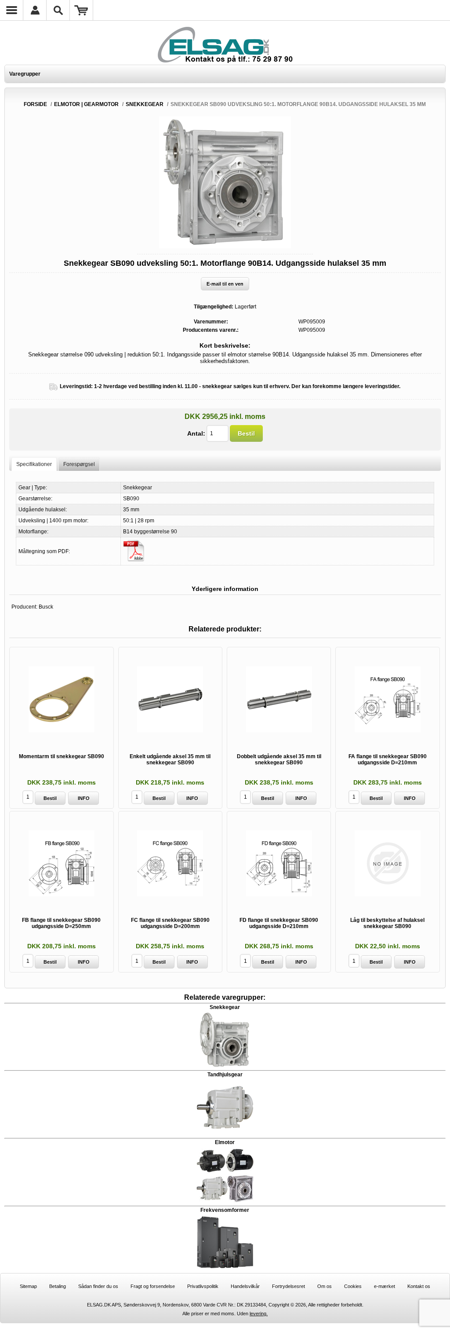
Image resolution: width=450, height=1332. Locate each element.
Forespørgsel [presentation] (79, 464)
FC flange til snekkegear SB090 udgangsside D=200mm (170, 923)
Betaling (57, 1286)
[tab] (34, 464)
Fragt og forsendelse (153, 1286)
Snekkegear (225, 1007)
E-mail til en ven (225, 283)
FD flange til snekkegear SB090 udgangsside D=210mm (279, 923)
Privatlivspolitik (202, 1286)
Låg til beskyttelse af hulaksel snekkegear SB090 (387, 923)
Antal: (196, 433)
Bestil (246, 433)
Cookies (353, 1286)
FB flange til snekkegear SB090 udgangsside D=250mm (61, 923)
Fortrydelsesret (288, 1286)
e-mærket (384, 1286)
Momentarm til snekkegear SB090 (61, 756)
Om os (324, 1286)
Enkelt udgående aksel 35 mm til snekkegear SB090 (170, 759)
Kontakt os (418, 1286)
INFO (84, 798)
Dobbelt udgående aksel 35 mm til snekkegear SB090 (279, 759)
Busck (46, 607)
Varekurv (81, 10)
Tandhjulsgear (225, 1074)
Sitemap (28, 1286)
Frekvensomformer (224, 1210)
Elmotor (225, 1142)
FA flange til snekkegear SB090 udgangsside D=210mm (387, 759)
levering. (259, 1313)
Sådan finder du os (98, 1286)
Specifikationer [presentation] (34, 464)
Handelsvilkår (245, 1286)
